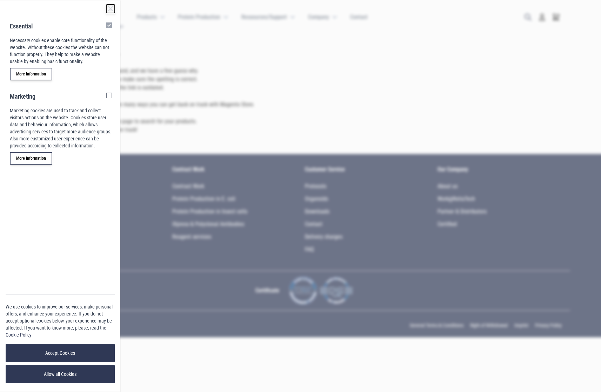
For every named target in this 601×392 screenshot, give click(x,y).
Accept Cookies (60, 353)
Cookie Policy (19, 335)
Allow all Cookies (60, 374)
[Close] (110, 9)
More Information (31, 74)
